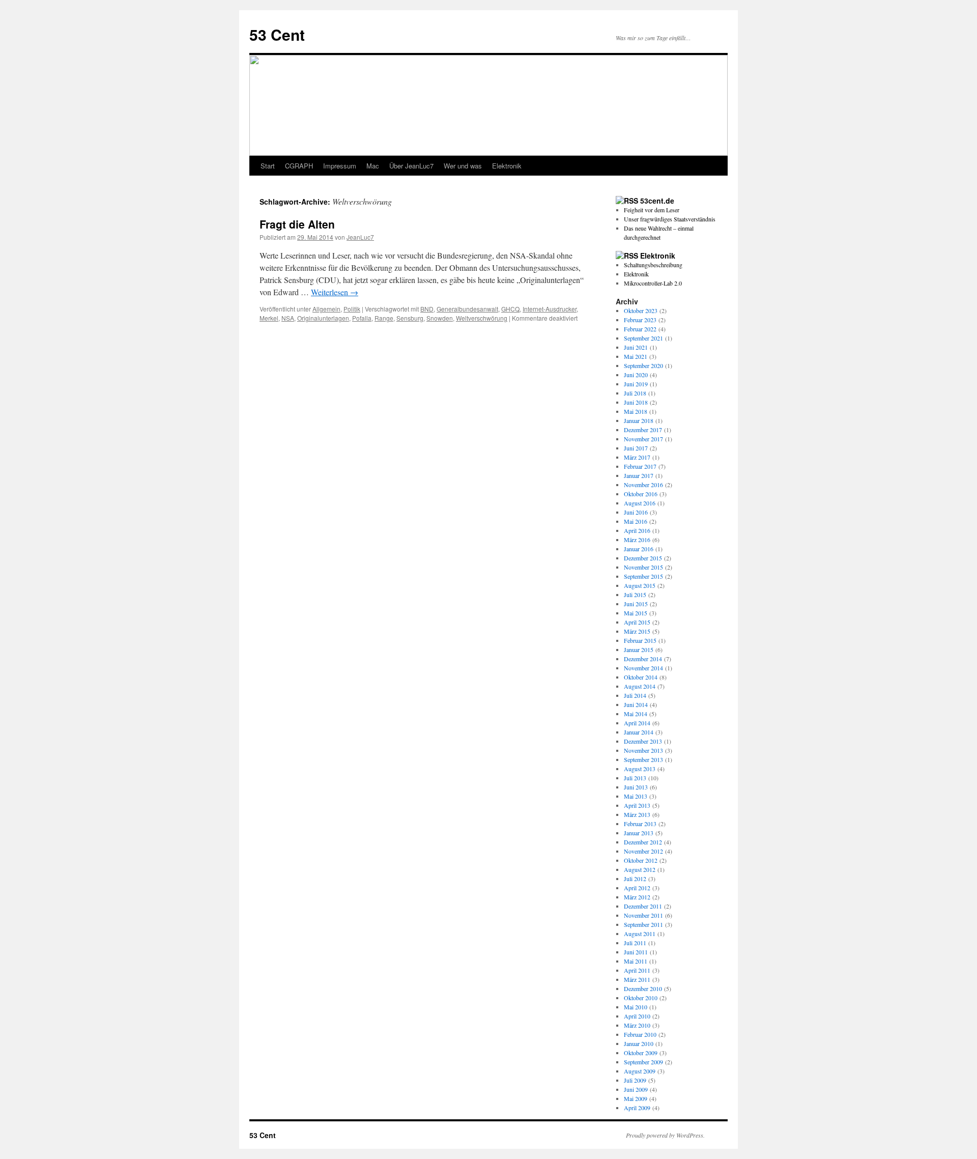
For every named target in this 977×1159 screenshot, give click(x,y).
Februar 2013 (640, 823)
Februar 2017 (640, 466)
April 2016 (637, 530)
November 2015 (643, 567)
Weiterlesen (334, 292)
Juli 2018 (635, 393)
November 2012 (643, 851)
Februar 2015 (640, 640)
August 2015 (639, 585)
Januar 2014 (638, 732)
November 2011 (643, 915)
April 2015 (637, 622)
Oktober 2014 (640, 677)
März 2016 (637, 539)
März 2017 (637, 457)
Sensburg (409, 318)
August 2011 (639, 933)
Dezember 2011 (643, 906)
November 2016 (643, 484)
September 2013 (643, 759)
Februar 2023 (640, 320)
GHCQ (510, 308)
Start (268, 166)
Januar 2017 (638, 475)
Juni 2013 (636, 787)
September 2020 (643, 365)
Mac (372, 166)
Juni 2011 (636, 952)
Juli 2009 (635, 1080)
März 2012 (637, 897)
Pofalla (361, 318)
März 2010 (637, 1025)
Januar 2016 (638, 549)
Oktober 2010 (640, 998)
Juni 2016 (636, 512)
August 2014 (639, 686)
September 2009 (643, 1062)
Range (384, 318)
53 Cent (277, 34)
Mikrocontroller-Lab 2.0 (653, 283)
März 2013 (637, 814)
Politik (351, 308)
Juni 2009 (636, 1089)
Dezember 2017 (643, 430)
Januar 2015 (638, 649)
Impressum (339, 166)
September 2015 (643, 576)
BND (427, 308)
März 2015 (637, 631)
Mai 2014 (635, 714)
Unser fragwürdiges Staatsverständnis (669, 219)
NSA (287, 318)
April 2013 (637, 805)
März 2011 (637, 979)
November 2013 (643, 750)
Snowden (439, 318)
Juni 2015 (636, 604)
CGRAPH (299, 166)
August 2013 (639, 769)
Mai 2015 (635, 613)
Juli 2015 (635, 594)
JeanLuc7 (360, 237)
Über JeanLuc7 (411, 166)
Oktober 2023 (640, 310)
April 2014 (637, 723)
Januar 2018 (638, 420)
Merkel (269, 318)
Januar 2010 (638, 1043)
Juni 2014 (636, 704)
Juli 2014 (635, 695)
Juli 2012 (635, 878)
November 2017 (643, 439)
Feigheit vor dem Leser (651, 210)
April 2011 (637, 970)
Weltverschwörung (481, 318)
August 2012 (639, 869)
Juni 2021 (636, 347)
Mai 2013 (635, 796)
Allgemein (326, 308)
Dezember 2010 (643, 988)
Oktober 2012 (640, 860)
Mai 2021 (635, 356)
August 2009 (639, 1071)
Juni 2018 (636, 402)
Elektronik (507, 166)
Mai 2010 (635, 1007)
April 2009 (637, 1108)
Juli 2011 (635, 943)
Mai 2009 (635, 1098)
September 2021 (643, 338)
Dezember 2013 (643, 741)
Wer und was (463, 166)
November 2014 (643, 668)
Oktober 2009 (640, 1053)
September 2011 (643, 924)
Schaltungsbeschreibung (653, 265)
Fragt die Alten (297, 224)
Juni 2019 (636, 384)
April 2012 (637, 888)
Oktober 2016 (640, 494)
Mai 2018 (635, 411)
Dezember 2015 (643, 558)
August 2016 (639, 503)
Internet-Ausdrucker (550, 308)
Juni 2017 (636, 448)
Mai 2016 (635, 521)
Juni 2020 (636, 375)
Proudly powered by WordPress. (665, 1135)
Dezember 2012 (643, 842)
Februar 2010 (640, 1034)
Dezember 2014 (643, 659)
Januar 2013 (638, 833)
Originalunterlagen (323, 318)
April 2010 (637, 1016)
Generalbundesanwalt (467, 308)
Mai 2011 (635, 961)
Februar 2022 (640, 329)
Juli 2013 (635, 778)
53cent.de (657, 200)
